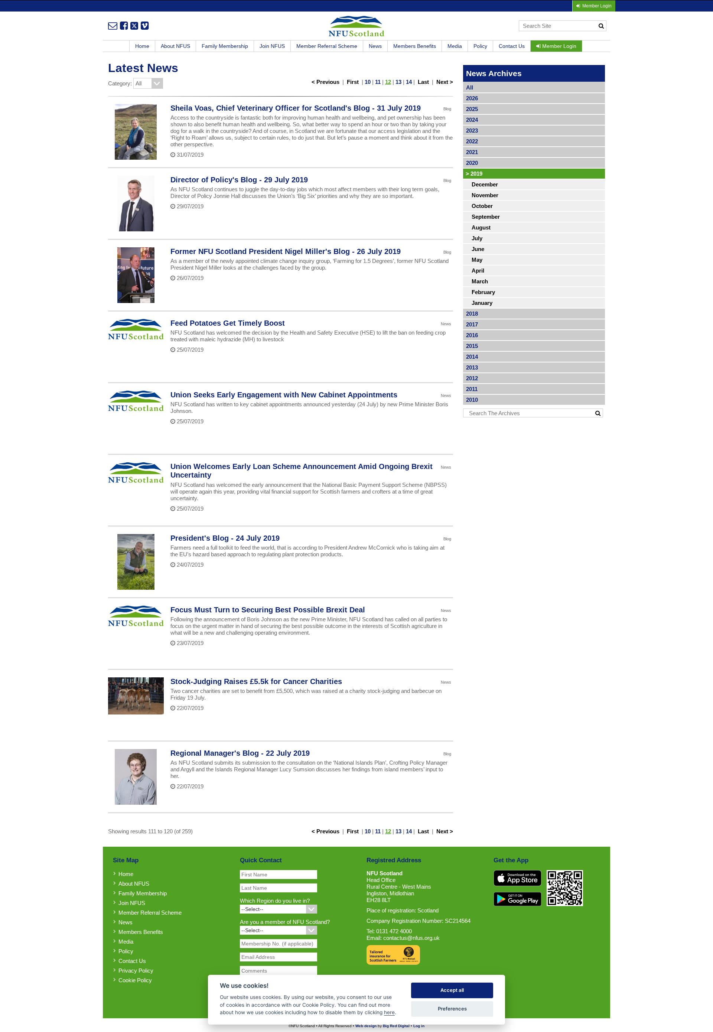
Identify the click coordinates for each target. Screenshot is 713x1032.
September (486, 217)
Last (423, 82)
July (477, 238)
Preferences (452, 1009)
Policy (480, 46)
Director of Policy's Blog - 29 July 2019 (239, 180)
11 (378, 82)
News (375, 46)
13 (398, 82)
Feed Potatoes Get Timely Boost (227, 323)
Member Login (558, 46)
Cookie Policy (135, 980)
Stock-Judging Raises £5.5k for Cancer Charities (256, 681)
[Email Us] (112, 25)
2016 (472, 335)
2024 (472, 120)
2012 (472, 378)
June (478, 249)
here (389, 1012)
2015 (472, 346)
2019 (474, 173)
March (480, 281)
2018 (472, 313)
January (482, 303)
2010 (472, 400)
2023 (472, 130)
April (478, 270)
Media (454, 46)
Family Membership (225, 46)
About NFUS (175, 46)
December (485, 184)
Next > (444, 82)
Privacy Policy (135, 970)
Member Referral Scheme (326, 46)
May (477, 260)
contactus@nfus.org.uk (411, 938)
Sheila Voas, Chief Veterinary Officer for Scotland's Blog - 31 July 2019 (295, 108)
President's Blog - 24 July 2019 (225, 538)
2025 (472, 109)
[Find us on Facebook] (124, 25)
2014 (472, 357)
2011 (472, 389)
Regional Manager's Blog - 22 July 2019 (240, 753)
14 (409, 82)
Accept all (452, 990)
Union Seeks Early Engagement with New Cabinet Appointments (283, 395)
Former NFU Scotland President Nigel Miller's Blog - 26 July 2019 (285, 251)
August (481, 227)
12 (388, 82)
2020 (472, 163)
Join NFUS (272, 46)
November (485, 195)
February (483, 292)
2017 (472, 324)
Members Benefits (414, 46)
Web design (366, 1026)
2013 (472, 367)
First (353, 82)
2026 (472, 98)
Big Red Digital (396, 1026)
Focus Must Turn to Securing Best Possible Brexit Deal (267, 610)
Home (142, 46)
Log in (418, 1026)
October (482, 206)
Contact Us (512, 46)
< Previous (325, 82)
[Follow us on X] (134, 25)
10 (368, 82)
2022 (472, 141)
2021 (472, 152)
